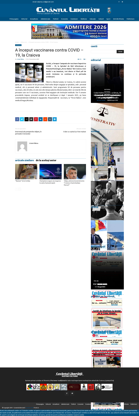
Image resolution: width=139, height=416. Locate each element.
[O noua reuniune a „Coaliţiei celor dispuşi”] (107, 161)
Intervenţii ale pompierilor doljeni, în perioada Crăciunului (28, 133)
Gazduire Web (29, 407)
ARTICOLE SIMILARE (24, 160)
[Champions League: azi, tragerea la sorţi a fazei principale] (50, 171)
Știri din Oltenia (118, 19)
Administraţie (45, 19)
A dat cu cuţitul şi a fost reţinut (74, 132)
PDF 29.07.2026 (100, 284)
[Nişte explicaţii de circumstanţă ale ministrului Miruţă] (107, 239)
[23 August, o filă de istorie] (107, 200)
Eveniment (74, 19)
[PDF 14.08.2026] (107, 309)
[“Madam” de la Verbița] (26, 171)
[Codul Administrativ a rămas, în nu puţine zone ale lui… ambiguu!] (107, 122)
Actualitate (34, 19)
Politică (55, 19)
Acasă (17, 42)
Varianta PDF (98, 246)
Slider (17, 178)
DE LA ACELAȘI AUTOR (46, 160)
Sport (108, 19)
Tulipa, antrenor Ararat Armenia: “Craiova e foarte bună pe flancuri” (74, 183)
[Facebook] (118, 2)
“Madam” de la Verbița (22, 181)
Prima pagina (14, 19)
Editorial (24, 19)
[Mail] (122, 2)
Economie (64, 19)
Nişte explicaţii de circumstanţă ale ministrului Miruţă (107, 96)
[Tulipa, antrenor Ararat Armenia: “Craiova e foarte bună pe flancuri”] (75, 171)
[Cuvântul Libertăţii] (69, 10)
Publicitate (130, 19)
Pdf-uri (96, 281)
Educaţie (93, 19)
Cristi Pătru (20, 59)
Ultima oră (24, 42)
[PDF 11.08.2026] (107, 348)
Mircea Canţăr (101, 100)
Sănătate (84, 19)
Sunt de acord (89, 415)
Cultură (101, 19)
